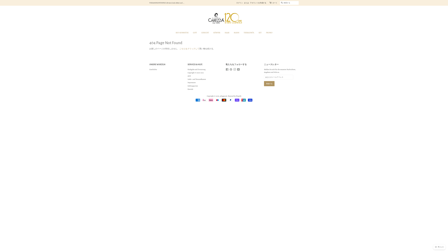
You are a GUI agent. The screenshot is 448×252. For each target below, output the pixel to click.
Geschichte (153, 69)
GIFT (195, 32)
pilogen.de (223, 96)
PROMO (269, 32)
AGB (189, 76)
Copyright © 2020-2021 (196, 73)
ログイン (239, 3)
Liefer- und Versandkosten (197, 79)
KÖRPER (216, 32)
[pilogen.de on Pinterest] (231, 70)
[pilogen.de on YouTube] (238, 70)
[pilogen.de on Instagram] (234, 70)
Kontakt (190, 89)
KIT (260, 32)
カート (274, 3)
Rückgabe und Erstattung (196, 69)
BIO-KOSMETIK (182, 32)
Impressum (192, 82)
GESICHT (205, 32)
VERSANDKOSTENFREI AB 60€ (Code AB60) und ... (166, 3)
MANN (236, 32)
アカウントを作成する (258, 3)
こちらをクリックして (189, 48)
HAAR (227, 32)
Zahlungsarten (193, 86)
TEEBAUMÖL (249, 32)
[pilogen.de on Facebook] (227, 70)
